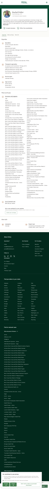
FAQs (5, 244)
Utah (32, 303)
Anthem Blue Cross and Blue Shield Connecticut (15, 350)
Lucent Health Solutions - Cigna (11, 409)
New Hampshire (21, 308)
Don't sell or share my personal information (29, 484)
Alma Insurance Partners (10, 331)
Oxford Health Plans (9, 434)
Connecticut (7, 297)
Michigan (20, 292)
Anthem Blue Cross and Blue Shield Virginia (14, 368)
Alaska (5, 285)
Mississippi (20, 297)
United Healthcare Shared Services (12, 462)
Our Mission (7, 261)
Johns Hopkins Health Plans (10, 407)
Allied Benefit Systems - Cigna (11, 343)
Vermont (33, 306)
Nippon (5, 428)
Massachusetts (21, 290)
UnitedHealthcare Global (10, 466)
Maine (19, 285)
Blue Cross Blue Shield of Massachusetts (13, 375)
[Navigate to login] (46, 3)
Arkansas (6, 290)
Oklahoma (33, 285)
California (6, 292)
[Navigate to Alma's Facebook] (7, 256)
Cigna (5, 393)
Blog (5, 268)
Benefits (37, 244)
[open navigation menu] (1, 2)
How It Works (25, 246)
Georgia (6, 303)
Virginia (32, 308)
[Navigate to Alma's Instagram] (11, 256)
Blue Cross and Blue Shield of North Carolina (14, 382)
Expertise (4, 34)
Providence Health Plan (9, 439)
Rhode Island (34, 292)
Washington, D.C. (35, 312)
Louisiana (20, 283)
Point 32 (6, 437)
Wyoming (33, 319)
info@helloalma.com (8, 246)
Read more (5, 24)
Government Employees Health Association (14, 400)
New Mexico (20, 312)
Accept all (6, 484)
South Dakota (34, 297)
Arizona (6, 287)
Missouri (19, 299)
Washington (34, 310)
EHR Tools (37, 253)
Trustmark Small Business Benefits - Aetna (14, 453)
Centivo (6, 389)
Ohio (32, 283)
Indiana (5, 312)
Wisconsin (33, 317)
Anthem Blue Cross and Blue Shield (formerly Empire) (17, 346)
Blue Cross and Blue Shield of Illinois (12, 380)
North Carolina (21, 317)
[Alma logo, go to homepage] (24, 2)
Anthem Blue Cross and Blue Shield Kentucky (15, 355)
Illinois (5, 310)
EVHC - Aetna (7, 396)
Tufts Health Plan (8, 455)
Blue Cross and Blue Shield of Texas (12, 384)
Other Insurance (8, 470)
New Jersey (20, 310)
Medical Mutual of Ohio (9, 421)
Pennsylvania (34, 290)
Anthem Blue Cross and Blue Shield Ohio (13, 366)
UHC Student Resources (10, 457)
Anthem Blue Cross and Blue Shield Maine (14, 357)
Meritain (6, 423)
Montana (20, 301)
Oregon (33, 287)
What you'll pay (10, 34)
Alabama (6, 283)
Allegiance (6, 339)
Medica (5, 419)
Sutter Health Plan (8, 448)
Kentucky (6, 319)
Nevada (19, 306)
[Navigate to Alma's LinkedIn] (5, 256)
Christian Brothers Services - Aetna (12, 391)
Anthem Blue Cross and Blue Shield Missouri (14, 359)
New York (20, 315)
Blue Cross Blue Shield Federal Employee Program (16, 373)
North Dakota (21, 319)
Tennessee (33, 299)
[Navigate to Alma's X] (14, 256)
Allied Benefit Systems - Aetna (11, 341)
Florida (5, 301)
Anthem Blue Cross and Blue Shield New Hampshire (16, 364)
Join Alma (37, 246)
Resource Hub (38, 251)
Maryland (20, 287)
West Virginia (34, 315)
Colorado (6, 294)
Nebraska (20, 303)
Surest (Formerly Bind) (9, 446)
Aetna (5, 334)
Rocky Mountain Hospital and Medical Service (15, 441)
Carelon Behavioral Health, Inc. (11, 387)
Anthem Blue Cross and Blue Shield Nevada (14, 362)
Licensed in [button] (8, 224)
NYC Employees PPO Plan (10, 425)
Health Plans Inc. (8, 403)
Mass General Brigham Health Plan (12, 416)
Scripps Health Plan (8, 444)
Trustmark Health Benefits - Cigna (12, 450)
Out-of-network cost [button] (10, 201)
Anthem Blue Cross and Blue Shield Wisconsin (15, 371)
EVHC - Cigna (7, 398)
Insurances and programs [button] (11, 96)
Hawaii (5, 306)
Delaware (6, 299)
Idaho (5, 308)
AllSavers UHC (7, 337)
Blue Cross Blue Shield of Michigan (12, 378)
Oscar (5, 432)
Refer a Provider (39, 255)
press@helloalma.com (9, 248)
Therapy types (7, 270)
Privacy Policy (7, 478)
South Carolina (34, 294)
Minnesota (20, 294)
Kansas (5, 317)
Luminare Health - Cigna (9, 414)
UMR (5, 460)
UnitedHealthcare (8, 464)
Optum (5, 430)
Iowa (5, 315)
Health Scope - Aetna (9, 405)
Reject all (13, 484)
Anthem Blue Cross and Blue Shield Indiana (14, 352)
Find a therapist (25, 244)
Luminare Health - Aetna (10, 412)
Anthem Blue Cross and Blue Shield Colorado (14, 348)
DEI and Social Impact (9, 263)
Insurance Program (39, 248)
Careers (6, 266)
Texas (32, 301)
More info (17, 34)
